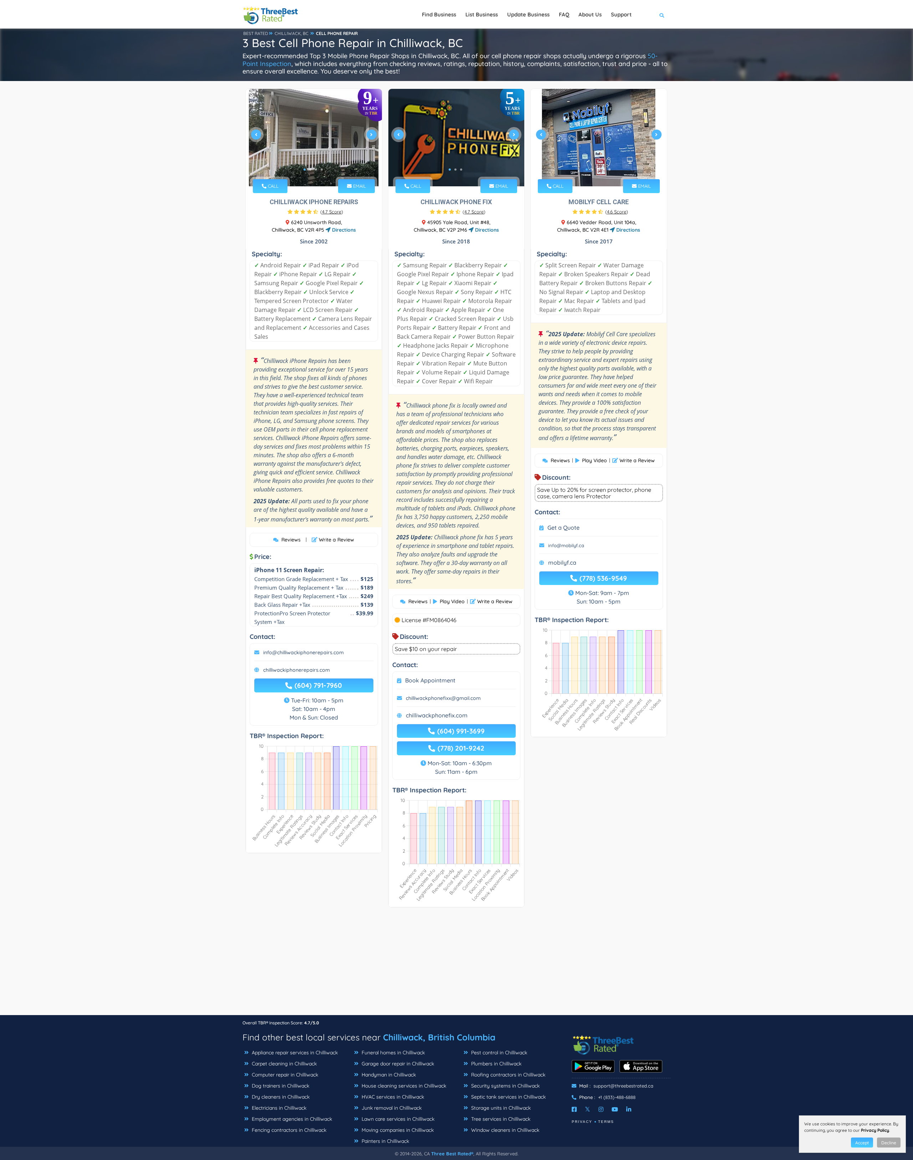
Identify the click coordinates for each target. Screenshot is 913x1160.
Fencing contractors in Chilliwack (288, 1130)
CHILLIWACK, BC (291, 33)
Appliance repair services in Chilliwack (294, 1052)
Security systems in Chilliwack (505, 1086)
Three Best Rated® (452, 1153)
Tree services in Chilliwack (500, 1119)
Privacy (582, 1122)
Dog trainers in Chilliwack (279, 1086)
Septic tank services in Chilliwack (508, 1097)
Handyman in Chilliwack (388, 1074)
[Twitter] (587, 1109)
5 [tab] (609, 169)
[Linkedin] (628, 1109)
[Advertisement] (456, 965)
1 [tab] (305, 169)
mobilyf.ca (562, 562)
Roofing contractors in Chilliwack (507, 1074)
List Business (481, 14)
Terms (606, 1122)
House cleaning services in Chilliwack (403, 1086)
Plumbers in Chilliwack (495, 1063)
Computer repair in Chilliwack (284, 1074)
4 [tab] (322, 169)
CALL (272, 186)
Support (621, 14)
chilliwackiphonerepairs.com (296, 670)
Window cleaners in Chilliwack (504, 1130)
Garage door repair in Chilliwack (397, 1063)
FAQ (564, 14)
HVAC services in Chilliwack (392, 1097)
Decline (888, 1142)
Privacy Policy (875, 1130)
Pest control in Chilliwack (498, 1052)
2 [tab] (310, 169)
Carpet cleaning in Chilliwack (283, 1063)
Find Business (439, 14)
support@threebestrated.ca (623, 1086)
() (331, 212)
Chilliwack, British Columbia (439, 1037)
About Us (590, 14)
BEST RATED (255, 33)
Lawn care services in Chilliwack (397, 1119)
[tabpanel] (314, 137)
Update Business (528, 14)
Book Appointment (430, 680)
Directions (343, 230)
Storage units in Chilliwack (500, 1108)
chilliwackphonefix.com (437, 715)
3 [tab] (316, 169)
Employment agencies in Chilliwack (291, 1119)
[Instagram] (600, 1109)
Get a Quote (563, 527)
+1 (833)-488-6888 (617, 1097)
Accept (862, 1142)
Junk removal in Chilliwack (391, 1108)
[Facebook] (574, 1109)
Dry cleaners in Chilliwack (280, 1097)
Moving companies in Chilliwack (397, 1130)
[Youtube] (615, 1109)
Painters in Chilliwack (384, 1141)
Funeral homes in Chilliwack (392, 1052)
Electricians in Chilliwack (278, 1108)
